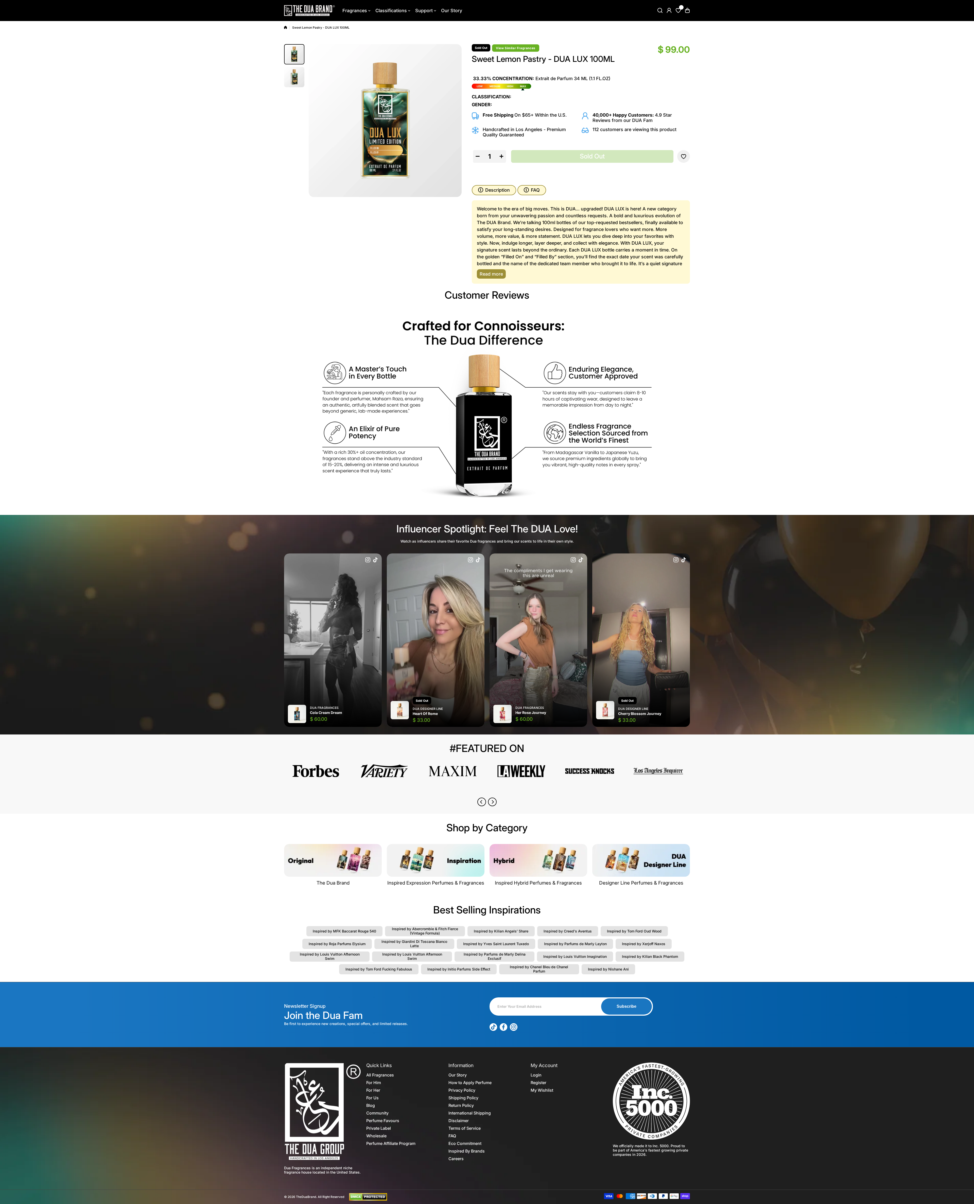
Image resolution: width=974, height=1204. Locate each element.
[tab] (531, 190)
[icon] (368, 560)
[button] (687, 10)
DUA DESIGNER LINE (428, 709)
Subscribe (626, 1006)
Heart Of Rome (425, 713)
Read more (491, 274)
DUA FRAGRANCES (324, 708)
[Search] (660, 10)
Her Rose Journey (530, 712)
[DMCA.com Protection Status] (368, 1196)
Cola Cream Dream (326, 712)
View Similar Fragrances (515, 48)
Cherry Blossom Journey (639, 713)
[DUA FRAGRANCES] (309, 10)
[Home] (285, 27)
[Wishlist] (678, 10)
